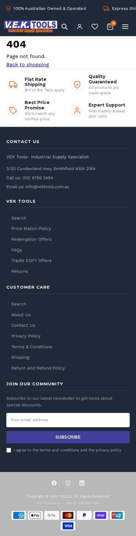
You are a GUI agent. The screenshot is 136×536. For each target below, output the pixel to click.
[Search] (64, 27)
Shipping (20, 357)
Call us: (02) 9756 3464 (29, 177)
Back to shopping (27, 65)
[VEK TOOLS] (31, 26)
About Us (21, 314)
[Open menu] (125, 27)
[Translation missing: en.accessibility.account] (80, 27)
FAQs (16, 249)
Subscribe (68, 437)
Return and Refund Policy (38, 367)
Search (18, 217)
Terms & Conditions (31, 346)
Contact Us (23, 325)
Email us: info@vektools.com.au (37, 186)
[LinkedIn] (82, 483)
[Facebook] (54, 483)
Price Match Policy (31, 228)
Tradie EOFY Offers (31, 260)
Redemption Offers (31, 239)
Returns (19, 271)
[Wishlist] (95, 27)
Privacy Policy (25, 335)
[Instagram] (68, 483)
